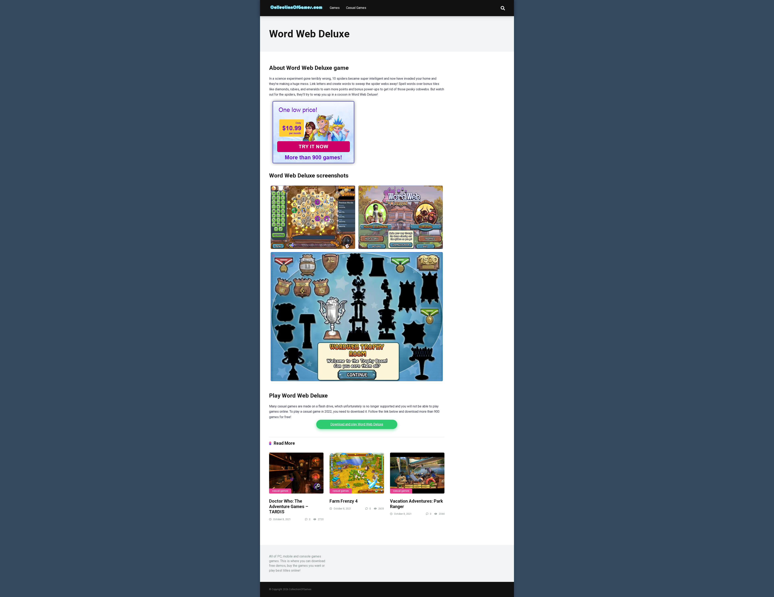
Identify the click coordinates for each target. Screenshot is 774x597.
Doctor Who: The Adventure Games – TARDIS (288, 506)
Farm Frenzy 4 (344, 501)
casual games (280, 490)
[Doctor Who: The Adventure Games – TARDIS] (296, 473)
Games (335, 8)
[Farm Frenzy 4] (357, 473)
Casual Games (356, 8)
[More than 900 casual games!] (313, 165)
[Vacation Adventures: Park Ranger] (417, 473)
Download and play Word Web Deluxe (356, 424)
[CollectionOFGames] (296, 5)
